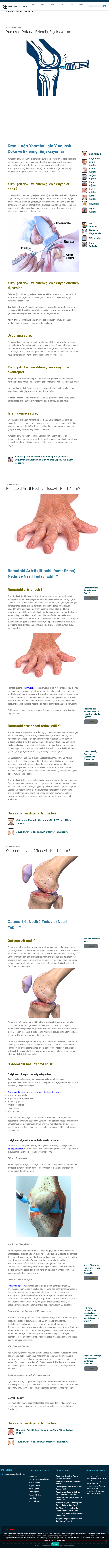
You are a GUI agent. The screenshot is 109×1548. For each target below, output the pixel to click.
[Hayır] (105, 1541)
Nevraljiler (94, 204)
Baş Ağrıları (95, 154)
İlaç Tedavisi (93, 225)
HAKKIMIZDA (81, 4)
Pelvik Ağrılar (92, 190)
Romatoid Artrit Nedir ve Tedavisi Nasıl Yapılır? (43, 488)
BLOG (62, 4)
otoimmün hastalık (31, 688)
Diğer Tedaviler (93, 244)
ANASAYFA (33, 4)
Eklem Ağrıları (92, 170)
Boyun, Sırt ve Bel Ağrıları (94, 162)
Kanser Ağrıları (92, 197)
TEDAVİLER (52, 4)
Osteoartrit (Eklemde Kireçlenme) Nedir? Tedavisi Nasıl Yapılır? (43, 822)
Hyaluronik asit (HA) (17, 1286)
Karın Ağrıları (92, 184)
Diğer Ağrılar (92, 210)
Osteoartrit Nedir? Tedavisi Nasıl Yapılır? (38, 851)
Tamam (55, 1544)
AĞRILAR (42, 4)
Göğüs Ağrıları (92, 177)
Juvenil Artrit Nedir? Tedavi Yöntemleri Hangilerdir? (42, 832)
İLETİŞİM (72, 4)
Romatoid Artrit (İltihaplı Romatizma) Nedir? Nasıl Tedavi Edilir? (44, 1431)
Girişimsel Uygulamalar (95, 232)
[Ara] (104, 6)
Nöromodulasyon (98, 238)
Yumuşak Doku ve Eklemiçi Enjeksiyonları (38, 32)
